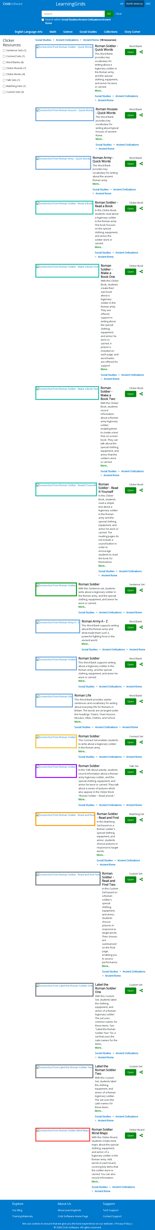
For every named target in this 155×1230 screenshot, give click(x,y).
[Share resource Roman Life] (141, 701)
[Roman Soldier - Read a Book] (64, 203)
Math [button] (53, 31)
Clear (119, 13)
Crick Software (70, 1227)
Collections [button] (111, 31)
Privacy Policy (123, 1223)
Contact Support (112, 1216)
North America (134, 3)
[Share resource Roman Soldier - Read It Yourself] (141, 490)
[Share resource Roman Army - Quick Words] (141, 163)
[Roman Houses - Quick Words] (64, 110)
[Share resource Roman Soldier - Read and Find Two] (141, 879)
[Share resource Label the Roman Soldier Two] (141, 1072)
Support (109, 1204)
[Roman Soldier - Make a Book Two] (67, 388)
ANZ (148, 3)
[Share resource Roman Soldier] (141, 590)
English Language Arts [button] (29, 31)
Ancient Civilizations (126, 96)
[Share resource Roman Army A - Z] (141, 627)
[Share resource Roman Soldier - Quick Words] (141, 52)
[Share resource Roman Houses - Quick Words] (141, 115)
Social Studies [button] (88, 31)
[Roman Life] (54, 696)
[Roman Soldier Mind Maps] (62, 1130)
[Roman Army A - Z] (57, 622)
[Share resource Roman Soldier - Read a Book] (141, 208)
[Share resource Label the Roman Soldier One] (141, 990)
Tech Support (110, 1210)
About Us (64, 1204)
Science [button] (68, 31)
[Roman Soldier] (56, 585)
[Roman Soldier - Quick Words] (64, 47)
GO (109, 13)
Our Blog (17, 1210)
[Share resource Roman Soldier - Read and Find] (141, 820)
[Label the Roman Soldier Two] (64, 1067)
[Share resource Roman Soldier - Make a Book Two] (141, 394)
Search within (78, 21)
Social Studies (103, 96)
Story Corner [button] (132, 31)
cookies (36, 1223)
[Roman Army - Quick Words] (63, 158)
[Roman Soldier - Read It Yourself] (66, 485)
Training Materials (22, 1216)
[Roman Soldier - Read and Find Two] (68, 874)
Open (130, 52)
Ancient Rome (106, 100)
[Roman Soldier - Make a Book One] (67, 266)
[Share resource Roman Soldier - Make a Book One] (141, 271)
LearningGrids (70, 4)
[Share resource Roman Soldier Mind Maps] (141, 1135)
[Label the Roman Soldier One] (64, 985)
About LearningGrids (69, 1210)
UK (121, 3)
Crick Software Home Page (73, 1216)
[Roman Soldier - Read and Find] (65, 814)
